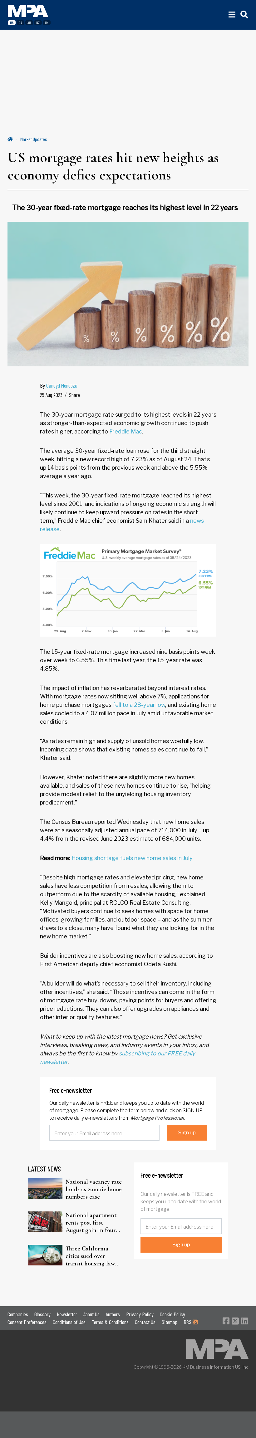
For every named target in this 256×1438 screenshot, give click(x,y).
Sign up (187, 1133)
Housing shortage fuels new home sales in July (132, 858)
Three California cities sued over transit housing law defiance (90, 1256)
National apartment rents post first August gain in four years (91, 1222)
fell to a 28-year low (139, 705)
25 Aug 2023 (51, 394)
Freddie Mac (125, 431)
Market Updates (33, 139)
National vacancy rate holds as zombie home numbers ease (94, 1189)
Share (74, 394)
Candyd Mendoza (61, 385)
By (58, 385)
